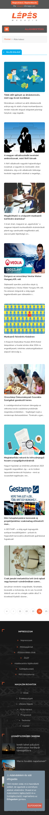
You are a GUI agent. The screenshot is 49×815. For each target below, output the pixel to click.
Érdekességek (26, 698)
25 (46, 611)
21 (20, 611)
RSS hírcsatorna (26, 674)
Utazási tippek (26, 704)
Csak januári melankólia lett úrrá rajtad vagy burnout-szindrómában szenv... (24, 580)
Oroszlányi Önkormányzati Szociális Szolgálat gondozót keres (22, 399)
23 (33, 611)
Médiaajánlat (26, 647)
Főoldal (7, 39)
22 (26, 611)
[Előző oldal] (13, 611)
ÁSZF (26, 658)
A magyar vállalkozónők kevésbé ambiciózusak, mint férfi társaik (21, 157)
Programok (26, 715)
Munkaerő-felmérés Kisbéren (19, 336)
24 (40, 611)
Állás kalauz (26, 709)
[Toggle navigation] (6, 29)
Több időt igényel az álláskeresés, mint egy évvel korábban (22, 96)
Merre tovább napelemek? (31, 761)
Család (25, 726)
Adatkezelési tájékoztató (26, 663)
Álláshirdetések (34, 29)
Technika (26, 720)
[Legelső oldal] (7, 611)
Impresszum (26, 640)
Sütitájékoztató (26, 669)
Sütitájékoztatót (14, 796)
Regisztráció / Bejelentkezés (24, 2)
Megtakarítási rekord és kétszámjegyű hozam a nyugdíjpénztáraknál (24, 459)
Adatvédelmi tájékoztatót (19, 793)
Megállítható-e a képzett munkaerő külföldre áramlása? (22, 217)
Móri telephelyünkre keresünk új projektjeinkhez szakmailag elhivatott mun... (24, 521)
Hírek (25, 693)
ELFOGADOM (34, 805)
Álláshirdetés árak (26, 652)
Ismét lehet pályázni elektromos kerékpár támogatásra (28, 747)
